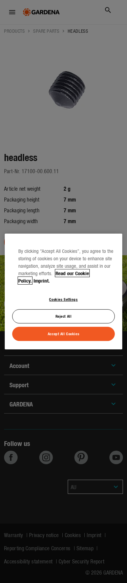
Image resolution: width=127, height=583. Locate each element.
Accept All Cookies (63, 333)
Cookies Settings (63, 299)
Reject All (64, 316)
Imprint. (42, 280)
